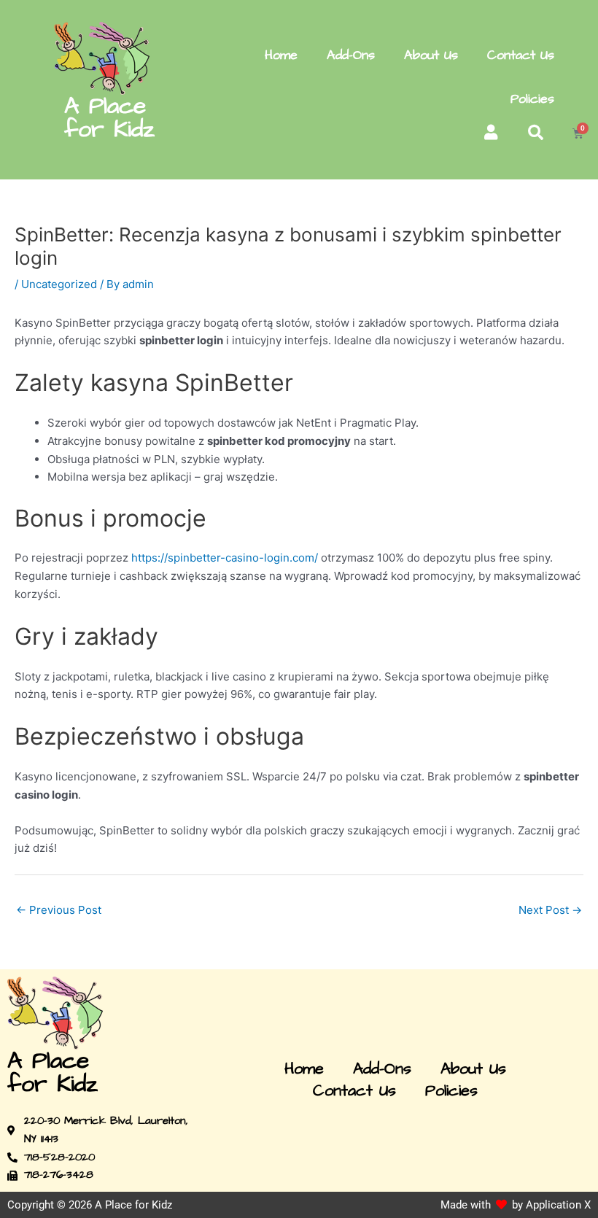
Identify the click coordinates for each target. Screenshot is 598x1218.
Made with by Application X (515, 1204)
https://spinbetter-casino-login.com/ (224, 558)
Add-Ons (351, 55)
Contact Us (520, 55)
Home (281, 55)
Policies (532, 99)
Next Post (550, 910)
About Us (431, 55)
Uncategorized (59, 284)
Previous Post (58, 910)
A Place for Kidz (109, 118)
